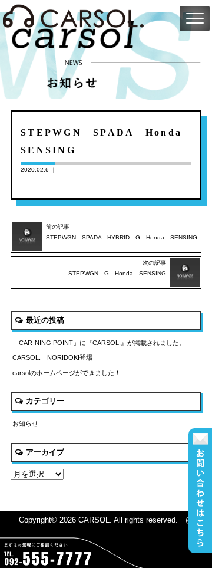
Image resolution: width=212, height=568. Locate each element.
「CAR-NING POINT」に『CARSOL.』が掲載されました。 (99, 342)
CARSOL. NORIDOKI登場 (52, 357)
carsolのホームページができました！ (66, 372)
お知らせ (25, 423)
